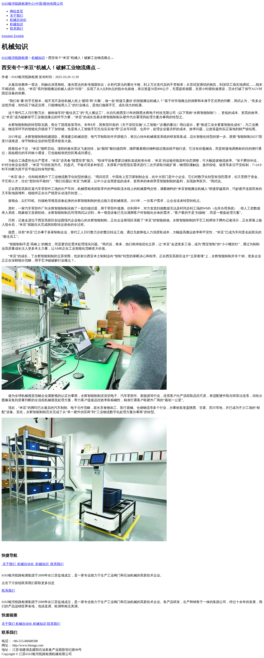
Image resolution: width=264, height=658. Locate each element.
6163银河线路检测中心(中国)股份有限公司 (32, 3)
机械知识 (16, 24)
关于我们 (16, 15)
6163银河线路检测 (15, 58)
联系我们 (16, 28)
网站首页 (16, 11)
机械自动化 (18, 20)
